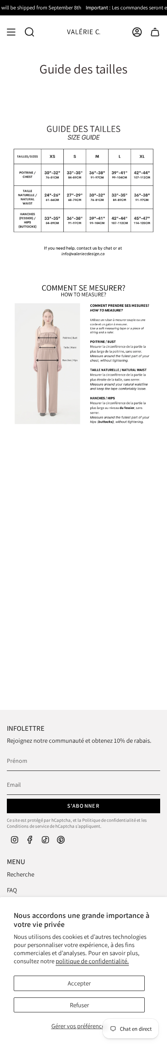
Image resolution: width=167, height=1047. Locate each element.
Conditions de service (28, 826)
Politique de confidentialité (109, 820)
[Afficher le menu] (11, 32)
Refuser (79, 1005)
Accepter (79, 983)
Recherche (20, 874)
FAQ (12, 890)
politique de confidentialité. (92, 961)
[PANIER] (155, 32)
